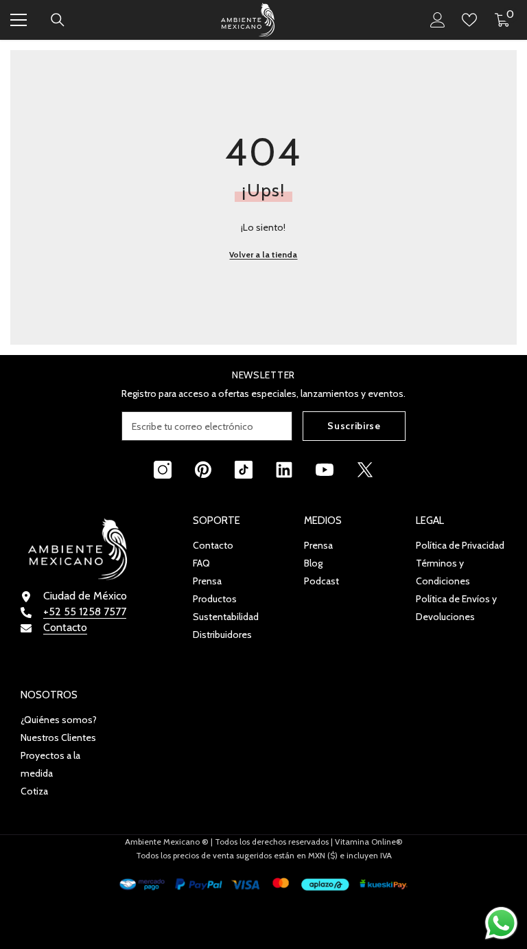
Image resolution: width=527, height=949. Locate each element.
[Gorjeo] (365, 470)
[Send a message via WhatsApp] (501, 923)
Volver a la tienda (263, 254)
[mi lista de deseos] (469, 19)
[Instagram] (163, 470)
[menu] (18, 20)
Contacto (65, 627)
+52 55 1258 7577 (84, 611)
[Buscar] (57, 20)
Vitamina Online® (369, 841)
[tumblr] (284, 470)
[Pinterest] (203, 470)
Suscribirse (354, 426)
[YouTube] (324, 470)
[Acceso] (437, 19)
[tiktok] (244, 470)
